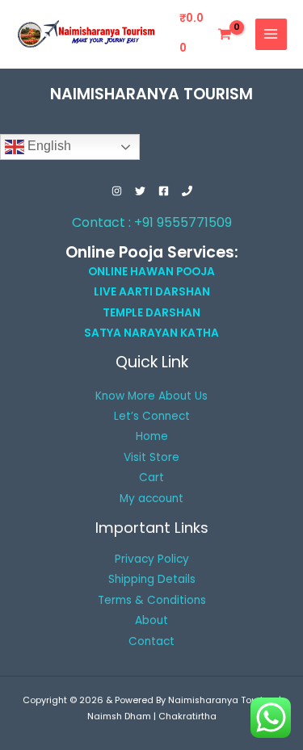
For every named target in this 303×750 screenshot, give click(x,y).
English (47, 146)
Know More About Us (151, 396)
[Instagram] (116, 191)
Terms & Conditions (152, 600)
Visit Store (151, 457)
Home (152, 436)
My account (151, 498)
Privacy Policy (152, 559)
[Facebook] (163, 191)
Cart (151, 477)
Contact (151, 641)
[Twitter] (140, 191)
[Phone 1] (187, 191)
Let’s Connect (152, 416)
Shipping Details (152, 579)
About (151, 620)
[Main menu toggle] (271, 34)
